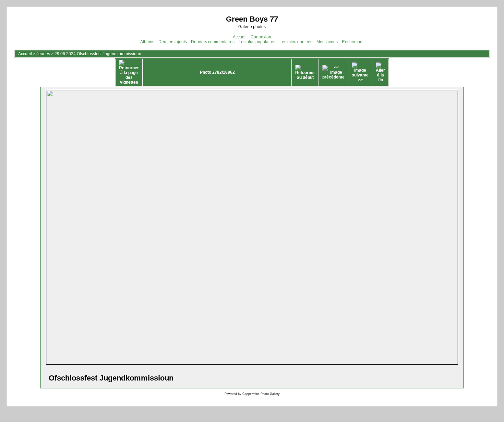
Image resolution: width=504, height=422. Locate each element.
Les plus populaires (257, 41)
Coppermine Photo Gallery (261, 394)
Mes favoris (327, 41)
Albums (147, 41)
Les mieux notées (295, 41)
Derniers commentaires (213, 41)
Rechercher (353, 41)
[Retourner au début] (305, 72)
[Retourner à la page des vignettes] (129, 72)
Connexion (261, 37)
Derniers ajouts (172, 41)
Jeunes (43, 53)
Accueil (240, 37)
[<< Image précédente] (333, 72)
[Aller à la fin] (380, 72)
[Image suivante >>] (360, 72)
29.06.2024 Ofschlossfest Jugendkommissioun (98, 53)
